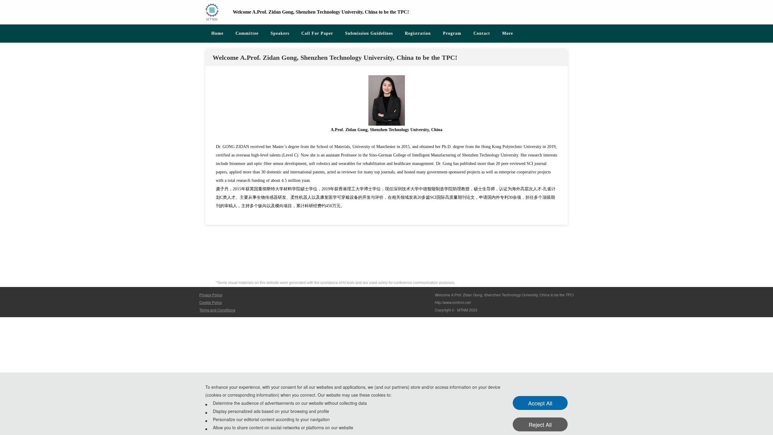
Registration (418, 33)
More (507, 33)
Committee (247, 33)
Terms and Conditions (217, 309)
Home (217, 33)
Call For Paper (317, 33)
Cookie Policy (210, 302)
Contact (481, 33)
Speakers (280, 33)
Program (452, 33)
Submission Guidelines (369, 33)
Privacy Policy (210, 294)
